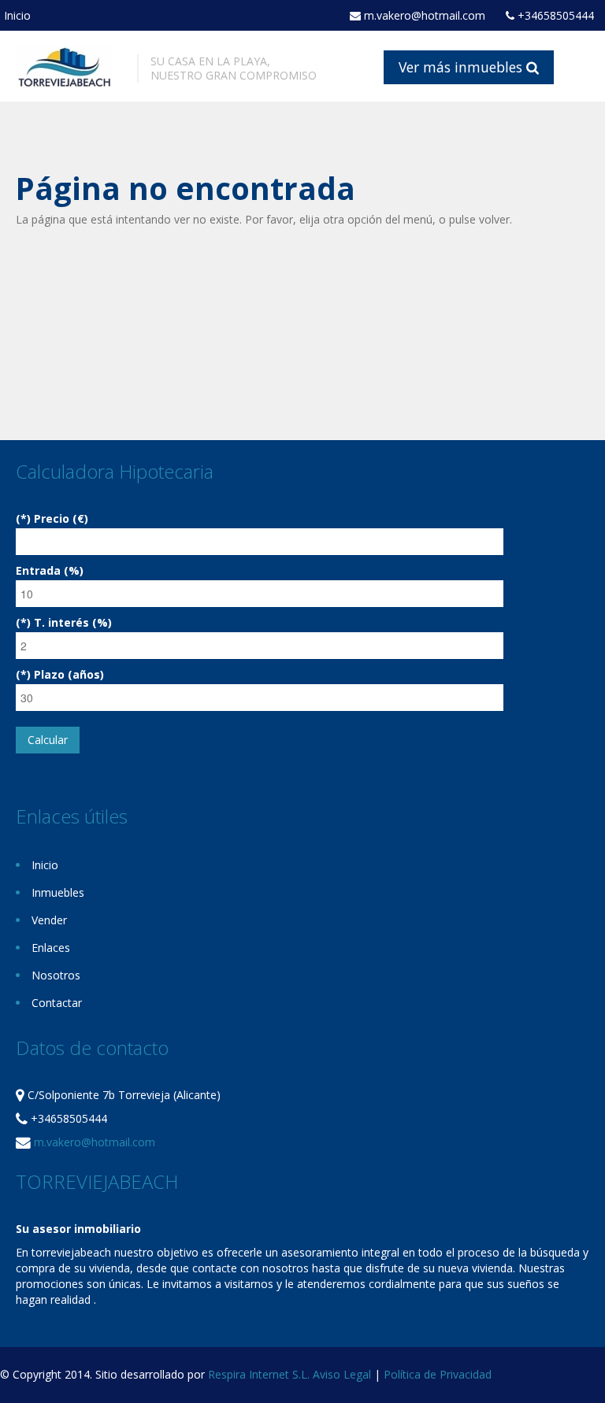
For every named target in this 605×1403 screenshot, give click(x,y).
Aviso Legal (342, 1374)
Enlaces (51, 947)
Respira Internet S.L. (259, 1374)
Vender (49, 920)
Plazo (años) (69, 674)
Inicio (17, 15)
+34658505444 (554, 15)
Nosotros (56, 975)
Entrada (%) (50, 570)
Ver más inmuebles (462, 66)
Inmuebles (58, 892)
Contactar (57, 1002)
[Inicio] (64, 65)
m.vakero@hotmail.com (423, 15)
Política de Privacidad (438, 1374)
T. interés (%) (73, 622)
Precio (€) (61, 518)
